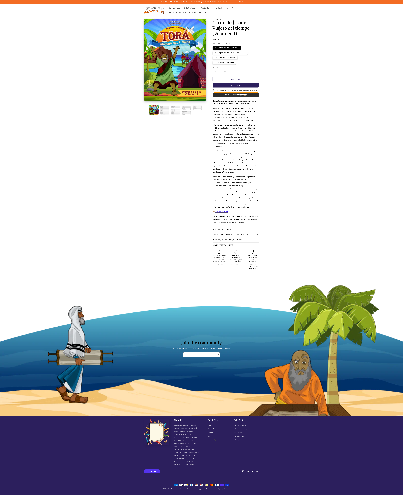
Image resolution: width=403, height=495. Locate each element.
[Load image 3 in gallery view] (175, 109)
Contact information (234, 489)
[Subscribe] (218, 354)
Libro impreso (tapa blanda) (225, 58)
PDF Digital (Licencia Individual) (227, 48)
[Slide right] (205, 109)
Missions (211, 432)
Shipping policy (222, 489)
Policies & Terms (239, 436)
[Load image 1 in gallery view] (154, 109)
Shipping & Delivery (240, 425)
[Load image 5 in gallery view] (197, 109)
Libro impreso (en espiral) (224, 62)
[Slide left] (146, 109)
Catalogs (236, 440)
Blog (209, 436)
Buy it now (235, 85)
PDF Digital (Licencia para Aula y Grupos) (230, 53)
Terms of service (211, 489)
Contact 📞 (212, 440)
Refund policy (190, 489)
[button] (175, 8)
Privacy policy (200, 489)
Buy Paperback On (232, 95)
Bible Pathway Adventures (175, 489)
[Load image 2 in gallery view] (164, 109)
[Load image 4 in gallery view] (186, 109)
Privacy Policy (238, 432)
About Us (211, 429)
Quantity (215, 67)
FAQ (209, 425)
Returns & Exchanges (241, 429)
